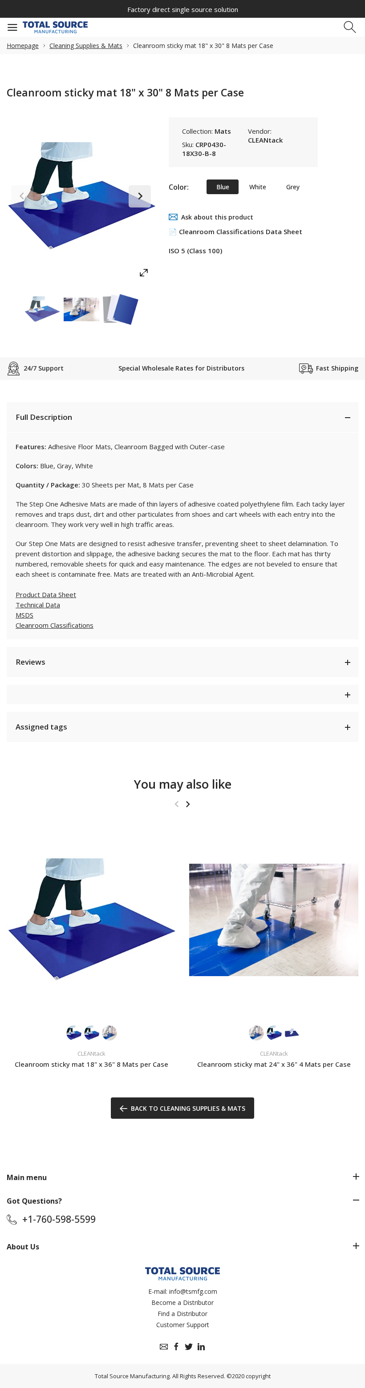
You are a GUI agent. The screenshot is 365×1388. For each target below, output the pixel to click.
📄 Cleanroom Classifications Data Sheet (235, 231)
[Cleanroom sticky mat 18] (91, 919)
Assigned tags (41, 727)
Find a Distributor (182, 1313)
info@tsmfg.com (193, 1291)
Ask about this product (217, 217)
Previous (22, 196)
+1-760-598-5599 (59, 1219)
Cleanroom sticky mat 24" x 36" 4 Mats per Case (274, 1064)
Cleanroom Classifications (54, 625)
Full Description (44, 417)
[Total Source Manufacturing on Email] (164, 1347)
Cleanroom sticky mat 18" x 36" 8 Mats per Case (91, 1064)
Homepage (23, 45)
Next (140, 196)
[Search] (351, 27)
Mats (223, 131)
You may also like (182, 784)
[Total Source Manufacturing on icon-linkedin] (201, 1347)
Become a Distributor (182, 1302)
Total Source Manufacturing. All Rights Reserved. (160, 1376)
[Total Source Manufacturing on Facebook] (176, 1347)
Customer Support (182, 1324)
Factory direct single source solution (182, 9)
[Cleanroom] (42, 309)
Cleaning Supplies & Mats (85, 45)
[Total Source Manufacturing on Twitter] (188, 1347)
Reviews (30, 662)
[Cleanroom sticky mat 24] (273, 919)
